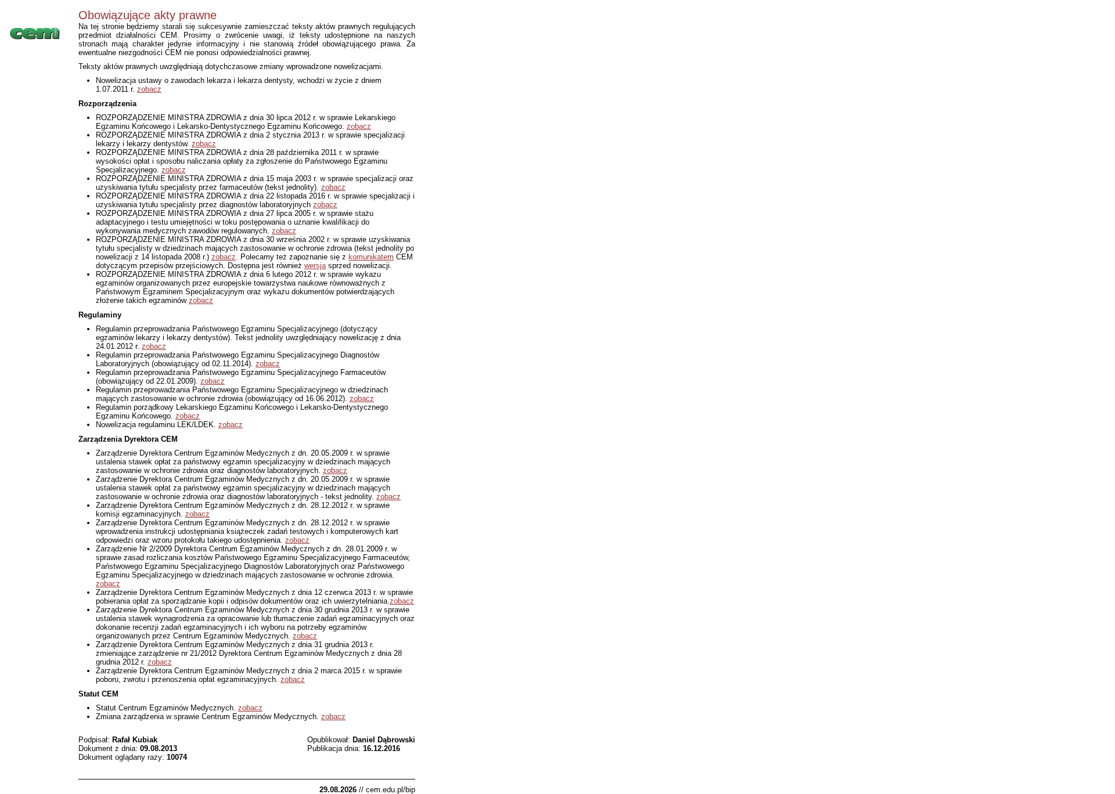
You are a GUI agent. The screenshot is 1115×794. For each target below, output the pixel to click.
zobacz (149, 89)
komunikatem (371, 256)
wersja (315, 265)
